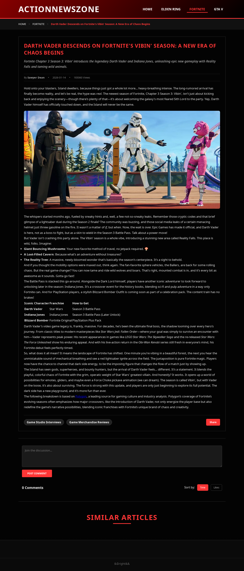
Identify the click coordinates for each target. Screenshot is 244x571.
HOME (22, 24)
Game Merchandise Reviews (89, 422)
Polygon (81, 396)
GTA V (218, 9)
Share (213, 422)
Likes (216, 487)
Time (202, 487)
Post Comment (37, 473)
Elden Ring (171, 9)
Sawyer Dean (36, 77)
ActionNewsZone (58, 9)
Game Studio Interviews (44, 422)
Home (147, 9)
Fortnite (197, 9)
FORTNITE (38, 24)
